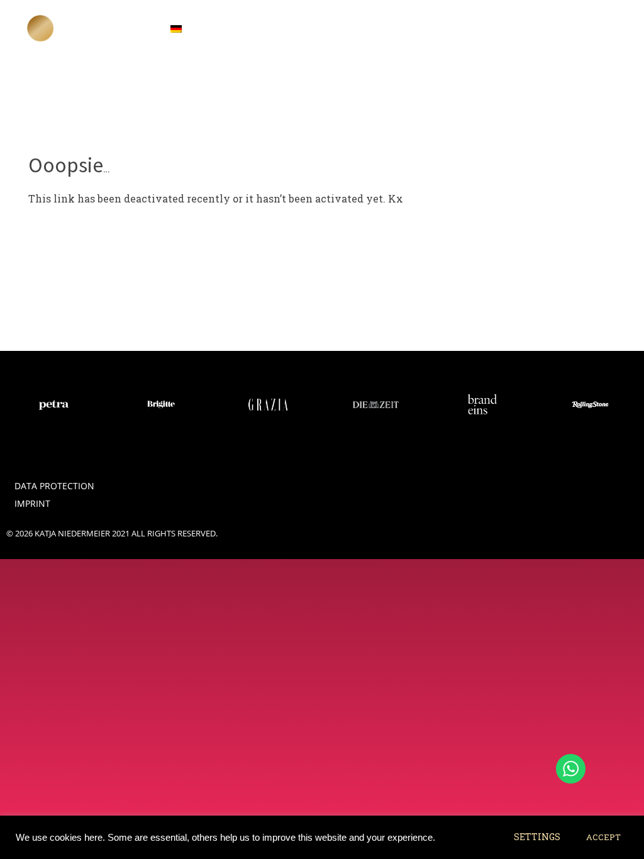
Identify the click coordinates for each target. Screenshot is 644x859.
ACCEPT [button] (603, 837)
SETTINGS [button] (537, 837)
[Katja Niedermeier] (41, 28)
